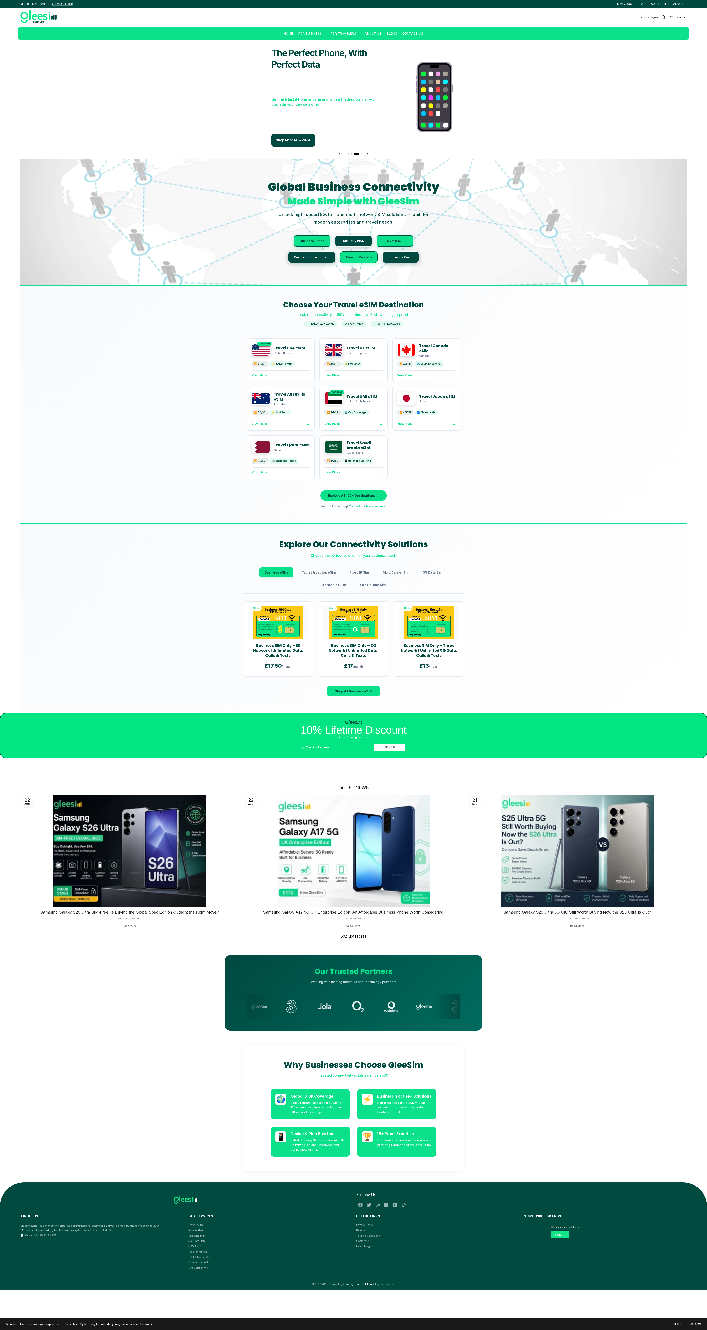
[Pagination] (348, 260)
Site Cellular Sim (373, 691)
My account (628, 4)
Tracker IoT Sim (333, 691)
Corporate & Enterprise (312, 363)
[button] (339, 260)
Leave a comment (129, 1025)
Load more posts (354, 1043)
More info (695, 1323)
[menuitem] (288, 33)
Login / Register (650, 17)
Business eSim (276, 679)
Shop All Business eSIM (353, 798)
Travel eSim (401, 363)
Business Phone (312, 347)
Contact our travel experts (367, 613)
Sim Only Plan (353, 347)
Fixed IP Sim (359, 679)
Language (677, 4)
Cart (643, 4)
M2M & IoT (395, 347)
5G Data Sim (432, 679)
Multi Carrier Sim (396, 679)
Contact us (659, 4)
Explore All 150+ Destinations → (353, 602)
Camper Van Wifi (359, 363)
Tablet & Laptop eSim (319, 679)
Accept (678, 1324)
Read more (130, 1032)
